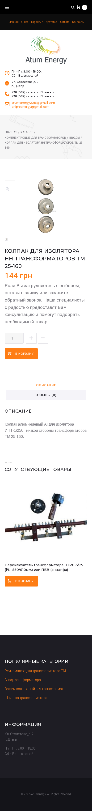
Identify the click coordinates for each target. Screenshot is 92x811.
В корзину (24, 353)
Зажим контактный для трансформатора (37, 689)
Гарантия (37, 22)
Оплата (65, 22)
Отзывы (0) (46, 395)
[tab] (46, 385)
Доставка (52, 22)
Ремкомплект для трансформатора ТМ (35, 671)
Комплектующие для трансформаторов (35, 137)
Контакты (78, 22)
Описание (46, 385)
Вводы (74, 137)
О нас (25, 22)
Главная (13, 22)
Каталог (27, 132)
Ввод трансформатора (23, 680)
